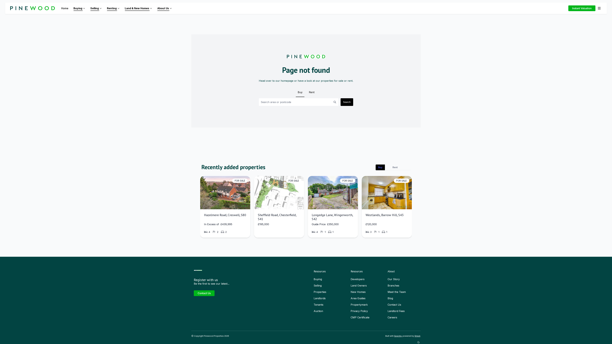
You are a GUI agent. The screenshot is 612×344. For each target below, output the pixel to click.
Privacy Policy (359, 311)
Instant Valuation (582, 8)
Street (417, 336)
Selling (94, 8)
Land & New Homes (137, 8)
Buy (300, 92)
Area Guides (358, 298)
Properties (320, 292)
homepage (287, 80)
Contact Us (204, 293)
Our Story (394, 279)
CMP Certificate (360, 317)
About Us (163, 8)
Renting (112, 8)
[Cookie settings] (419, 342)
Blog (390, 298)
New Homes (358, 292)
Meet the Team (397, 292)
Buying (77, 8)
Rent (311, 92)
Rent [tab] (395, 167)
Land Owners (359, 285)
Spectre (398, 336)
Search (347, 102)
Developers (357, 279)
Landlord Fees (396, 311)
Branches (393, 285)
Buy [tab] (380, 167)
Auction (318, 311)
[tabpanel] (306, 208)
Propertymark (359, 304)
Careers (392, 317)
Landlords (320, 298)
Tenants (318, 304)
